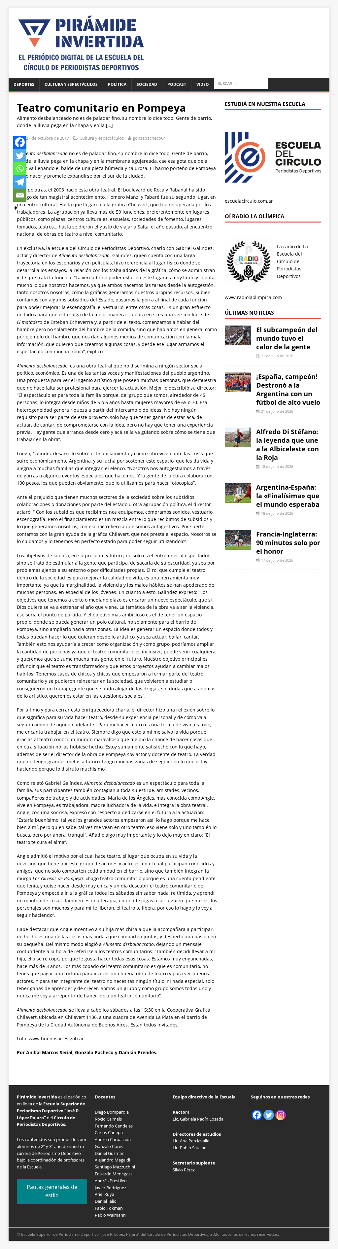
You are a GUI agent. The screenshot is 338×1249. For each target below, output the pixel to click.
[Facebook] (19, 142)
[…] (109, 125)
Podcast (176, 84)
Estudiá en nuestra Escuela (265, 104)
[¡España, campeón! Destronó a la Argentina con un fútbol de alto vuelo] (238, 388)
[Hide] (15, 208)
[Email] (19, 195)
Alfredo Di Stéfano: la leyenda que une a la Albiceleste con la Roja (287, 444)
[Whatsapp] (19, 168)
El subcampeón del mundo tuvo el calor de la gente (287, 338)
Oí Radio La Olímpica (254, 216)
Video (202, 84)
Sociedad (147, 84)
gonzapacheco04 (149, 138)
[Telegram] (19, 182)
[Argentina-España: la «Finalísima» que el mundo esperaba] (238, 499)
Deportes (24, 84)
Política (117, 84)
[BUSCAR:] (241, 83)
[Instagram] (280, 1115)
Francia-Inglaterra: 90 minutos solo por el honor (288, 543)
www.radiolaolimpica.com (253, 297)
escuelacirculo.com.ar (249, 201)
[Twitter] (19, 155)
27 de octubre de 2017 (47, 138)
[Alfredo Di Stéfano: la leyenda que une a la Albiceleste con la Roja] (238, 443)
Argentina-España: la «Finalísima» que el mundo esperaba (288, 496)
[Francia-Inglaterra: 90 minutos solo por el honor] (238, 545)
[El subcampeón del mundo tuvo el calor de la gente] (238, 341)
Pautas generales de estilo (52, 1191)
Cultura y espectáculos (71, 84)
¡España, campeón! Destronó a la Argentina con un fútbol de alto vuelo (288, 389)
